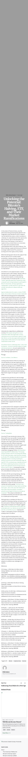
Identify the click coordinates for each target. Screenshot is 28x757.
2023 (4, 729)
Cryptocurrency (17, 661)
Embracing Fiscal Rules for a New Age (13, 686)
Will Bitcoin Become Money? (12, 722)
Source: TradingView (6, 433)
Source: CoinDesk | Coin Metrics (9, 357)
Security (24, 661)
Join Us (24, 45)
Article (10, 195)
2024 (7, 195)
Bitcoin (10, 661)
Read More (6, 733)
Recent (14, 195)
